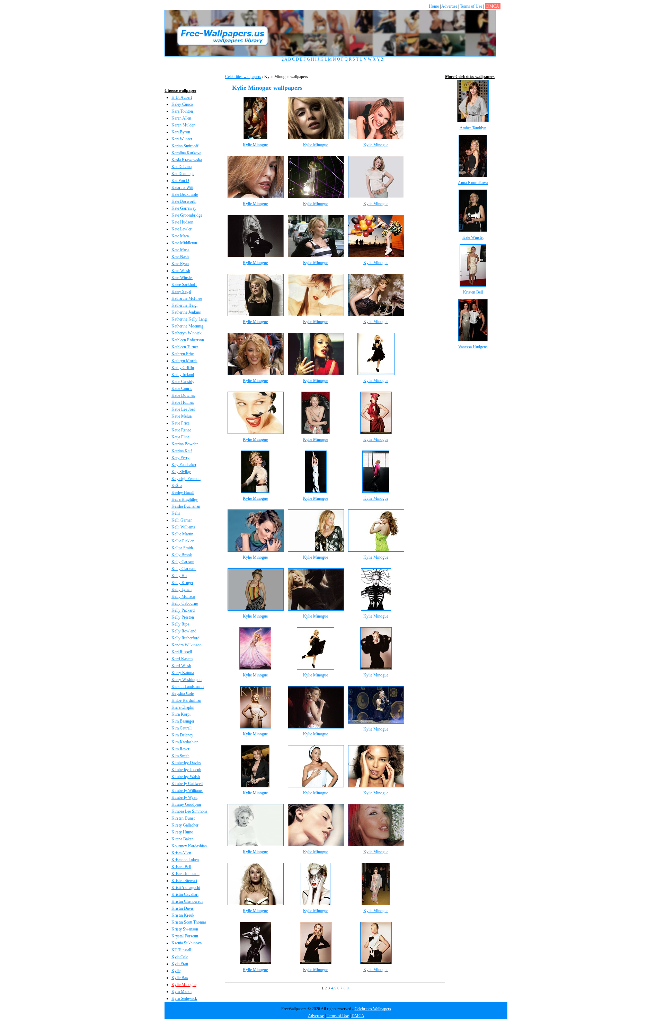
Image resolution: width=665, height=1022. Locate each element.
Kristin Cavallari (184, 894)
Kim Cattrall (181, 728)
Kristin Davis (182, 908)
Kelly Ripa (180, 624)
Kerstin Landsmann (187, 686)
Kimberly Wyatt (184, 797)
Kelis (175, 513)
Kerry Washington (186, 679)
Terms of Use (471, 6)
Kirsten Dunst (183, 818)
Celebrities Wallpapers (373, 1008)
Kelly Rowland (183, 631)
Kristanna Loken (185, 859)
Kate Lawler (181, 229)
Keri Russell (181, 651)
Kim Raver (180, 748)
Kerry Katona (182, 672)
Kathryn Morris (184, 360)
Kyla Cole (179, 956)
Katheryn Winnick (186, 333)
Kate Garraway (183, 208)
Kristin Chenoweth (187, 901)
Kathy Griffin (182, 367)
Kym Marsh (181, 991)
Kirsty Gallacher (184, 825)
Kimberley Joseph (186, 769)
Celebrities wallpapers (243, 76)
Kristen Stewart (184, 880)
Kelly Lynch (181, 589)
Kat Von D (180, 180)
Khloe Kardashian (186, 700)
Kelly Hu (179, 575)
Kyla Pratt (179, 963)
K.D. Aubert (181, 97)
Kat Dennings (182, 173)
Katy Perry (180, 457)
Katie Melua (181, 416)
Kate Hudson (182, 222)
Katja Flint (180, 437)
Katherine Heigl (184, 305)
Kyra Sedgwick (184, 998)
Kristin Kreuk (182, 915)
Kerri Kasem (182, 658)
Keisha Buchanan (185, 506)
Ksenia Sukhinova (186, 943)
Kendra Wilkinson (186, 645)
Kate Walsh (180, 270)
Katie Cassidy (182, 381)
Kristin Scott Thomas (188, 922)
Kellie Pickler (182, 541)
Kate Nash (180, 256)
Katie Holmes (182, 402)
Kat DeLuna (181, 166)
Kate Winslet (182, 277)
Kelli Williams (183, 527)
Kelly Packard (183, 610)
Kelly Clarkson (183, 568)
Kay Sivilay (181, 471)
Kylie (175, 970)
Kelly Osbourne (184, 603)
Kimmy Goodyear (186, 804)
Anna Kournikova (473, 182)
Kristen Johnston (185, 873)
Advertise (449, 6)
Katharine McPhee (186, 298)
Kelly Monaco (183, 596)
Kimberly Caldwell (187, 783)
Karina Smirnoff (184, 145)
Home (434, 6)
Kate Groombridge (186, 215)
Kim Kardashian (184, 742)
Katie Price (180, 423)
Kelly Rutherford (185, 638)
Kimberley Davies (186, 762)
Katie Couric (181, 388)
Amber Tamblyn (473, 127)
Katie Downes (183, 395)
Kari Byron (180, 132)
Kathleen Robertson (187, 340)
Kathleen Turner (184, 346)
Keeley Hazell (182, 492)
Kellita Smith (182, 547)
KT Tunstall (181, 949)
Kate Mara (180, 236)
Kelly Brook (181, 554)
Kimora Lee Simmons (189, 811)
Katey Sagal (181, 291)
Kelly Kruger (182, 582)
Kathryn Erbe (182, 353)
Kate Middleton (184, 243)
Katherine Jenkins (186, 312)
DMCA (492, 6)
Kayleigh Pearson (186, 478)
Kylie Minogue (183, 984)
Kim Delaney (182, 735)
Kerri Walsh (181, 665)
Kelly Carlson (182, 561)
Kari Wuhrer (181, 139)
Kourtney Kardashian (189, 846)
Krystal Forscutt (184, 936)
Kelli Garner (181, 520)
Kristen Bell (181, 866)
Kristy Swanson (184, 929)
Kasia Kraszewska (186, 159)
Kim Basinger (182, 721)
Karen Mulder (183, 125)
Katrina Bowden (184, 444)
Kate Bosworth (183, 201)
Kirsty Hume (182, 832)
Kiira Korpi (180, 714)
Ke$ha (176, 485)
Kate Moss (180, 249)
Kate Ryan (180, 263)
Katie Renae (181, 430)
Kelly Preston (182, 617)
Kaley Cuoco (182, 104)
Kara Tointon (182, 111)
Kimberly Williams (187, 790)
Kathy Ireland (182, 374)
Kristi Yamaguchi (185, 887)
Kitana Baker (182, 839)
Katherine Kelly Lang (189, 319)
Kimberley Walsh (185, 776)
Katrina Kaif (181, 450)
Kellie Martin (182, 534)
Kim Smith (180, 755)
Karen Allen (181, 118)
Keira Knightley (184, 499)
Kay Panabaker (183, 464)
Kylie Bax (179, 977)
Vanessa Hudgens (473, 346)
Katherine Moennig (187, 326)
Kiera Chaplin (182, 707)
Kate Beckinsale (184, 194)
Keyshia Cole (182, 693)
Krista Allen (181, 852)
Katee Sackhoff (184, 284)
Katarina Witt (182, 187)
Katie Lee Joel (183, 409)
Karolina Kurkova (186, 152)
